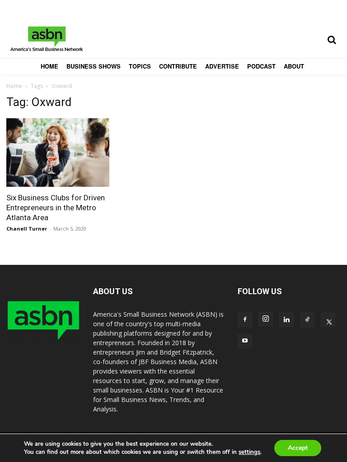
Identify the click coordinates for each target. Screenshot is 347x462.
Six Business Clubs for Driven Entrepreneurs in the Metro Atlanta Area (55, 207)
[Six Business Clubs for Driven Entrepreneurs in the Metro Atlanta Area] (57, 152)
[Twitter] (328, 320)
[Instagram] (265, 319)
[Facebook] (245, 320)
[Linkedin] (286, 320)
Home (14, 86)
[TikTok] (307, 320)
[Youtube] (245, 341)
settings (249, 452)
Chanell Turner (26, 228)
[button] (331, 40)
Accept (298, 448)
